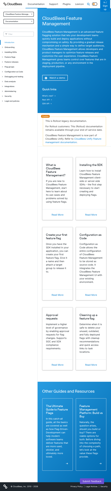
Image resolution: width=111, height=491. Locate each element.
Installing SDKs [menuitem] (11, 52)
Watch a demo (57, 77)
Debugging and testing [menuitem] (14, 76)
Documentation (11, 21)
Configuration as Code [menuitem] (14, 72)
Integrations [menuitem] (9, 86)
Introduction (9, 42)
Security (104, 486)
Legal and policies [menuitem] (12, 101)
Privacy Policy (77, 486)
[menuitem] (36, 4)
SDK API (45, 104)
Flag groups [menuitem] (9, 67)
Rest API (46, 100)
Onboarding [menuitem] (9, 47)
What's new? (47, 96)
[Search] (88, 4)
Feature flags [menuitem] (10, 57)
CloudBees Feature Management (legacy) (19, 14)
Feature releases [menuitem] (11, 62)
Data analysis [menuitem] (10, 81)
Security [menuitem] (8, 96)
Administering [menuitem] (10, 91)
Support (53, 4)
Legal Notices (92, 486)
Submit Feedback (92, 481)
